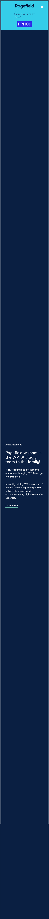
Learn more (11, 505)
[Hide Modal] (42, 7)
